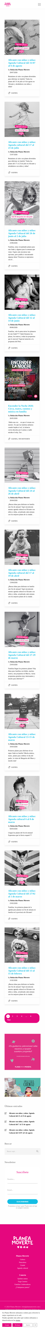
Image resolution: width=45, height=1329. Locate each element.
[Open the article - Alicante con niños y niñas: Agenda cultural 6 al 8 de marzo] (22, 793)
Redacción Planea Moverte (20, 70)
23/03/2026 (13, 665)
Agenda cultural (22, 1268)
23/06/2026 (13, 243)
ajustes (18, 1320)
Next (9, 1020)
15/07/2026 (13, 155)
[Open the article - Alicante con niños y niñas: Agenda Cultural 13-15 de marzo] (22, 711)
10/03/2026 (13, 747)
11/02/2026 (13, 980)
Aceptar (7, 1325)
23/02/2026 (13, 903)
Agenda (14, 93)
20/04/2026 (13, 500)
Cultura (22, 1259)
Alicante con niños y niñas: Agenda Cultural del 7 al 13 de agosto (21, 1123)
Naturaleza (22, 1262)
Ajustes (28, 1325)
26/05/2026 (13, 418)
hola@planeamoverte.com (31, 1307)
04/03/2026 (13, 829)
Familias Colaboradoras (22, 1284)
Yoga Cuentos (22, 1281)
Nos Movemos (24, 439)
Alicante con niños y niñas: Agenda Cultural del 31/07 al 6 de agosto (21, 1131)
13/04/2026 (13, 582)
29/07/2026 (13, 72)
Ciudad (22, 1265)
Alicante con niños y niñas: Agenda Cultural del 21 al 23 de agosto (21, 1114)
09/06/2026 (13, 327)
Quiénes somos (23, 1279)
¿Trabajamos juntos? (23, 1287)
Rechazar (17, 1325)
